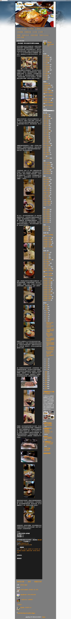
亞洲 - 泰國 (45, 133)
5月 (47, 361)
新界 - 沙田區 (46, 209)
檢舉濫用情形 (46, 453)
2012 (46, 384)
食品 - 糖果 (45, 261)
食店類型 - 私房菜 (47, 241)
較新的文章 (20, 582)
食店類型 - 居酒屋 (47, 237)
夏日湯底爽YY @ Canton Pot (49, 352)
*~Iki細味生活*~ (47, 441)
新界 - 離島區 (46, 213)
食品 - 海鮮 (45, 254)
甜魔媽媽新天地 (47, 428)
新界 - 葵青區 (46, 218)
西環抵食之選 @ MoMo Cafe (49, 323)
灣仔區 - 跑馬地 (46, 203)
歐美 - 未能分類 (46, 145)
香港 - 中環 (45, 181)
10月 (47, 314)
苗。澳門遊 (40, 32)
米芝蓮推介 (45, 83)
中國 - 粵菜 (45, 123)
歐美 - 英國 (45, 151)
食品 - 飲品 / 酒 (46, 267)
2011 (46, 386)
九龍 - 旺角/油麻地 (47, 168)
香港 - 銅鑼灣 (46, 179)
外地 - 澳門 (45, 230)
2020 (46, 306)
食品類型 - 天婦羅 (47, 273)
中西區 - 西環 (46, 192)
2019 (46, 308)
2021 (46, 304)
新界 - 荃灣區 (46, 215)
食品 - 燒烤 (45, 256)
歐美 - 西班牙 (46, 154)
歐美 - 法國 (45, 147)
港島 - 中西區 (46, 183)
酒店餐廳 (18, 35)
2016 (46, 376)
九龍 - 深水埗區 (46, 171)
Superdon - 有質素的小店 (25, 607)
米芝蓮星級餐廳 (20, 32)
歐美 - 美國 (45, 149)
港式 (44, 156)
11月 (47, 312)
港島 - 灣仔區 (33, 550)
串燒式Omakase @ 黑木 (49, 355)
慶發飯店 (19, 604)
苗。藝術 (45, 75)
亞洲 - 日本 (22, 549)
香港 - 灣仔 (45, 178)
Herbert (45, 436)
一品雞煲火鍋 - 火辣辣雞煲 (26, 599)
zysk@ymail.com (24, 543)
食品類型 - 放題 (46, 278)
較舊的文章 (37, 582)
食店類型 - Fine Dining (43, 35)
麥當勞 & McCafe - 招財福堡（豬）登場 (29, 589)
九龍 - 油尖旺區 (46, 166)
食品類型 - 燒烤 (46, 287)
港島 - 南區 (45, 196)
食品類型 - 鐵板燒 (47, 298)
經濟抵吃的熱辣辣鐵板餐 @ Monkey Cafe (50, 344)
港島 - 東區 (45, 185)
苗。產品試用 (46, 73)
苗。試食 (45, 77)
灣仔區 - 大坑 (46, 197)
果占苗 (49, 42)
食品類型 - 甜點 (46, 291)
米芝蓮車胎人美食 (27, 32)
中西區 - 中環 (46, 194)
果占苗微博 (46, 450)
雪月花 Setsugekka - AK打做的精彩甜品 (48, 438)
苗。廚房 (45, 62)
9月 (47, 316)
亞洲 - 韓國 (45, 138)
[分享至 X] (21, 547)
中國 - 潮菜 (45, 122)
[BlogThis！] (21, 547)
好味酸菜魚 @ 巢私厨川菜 (49, 326)
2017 (46, 374)
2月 (47, 367)
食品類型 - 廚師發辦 (34, 35)
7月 (47, 321)
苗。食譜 (45, 79)
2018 (46, 372)
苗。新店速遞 (31, 28)
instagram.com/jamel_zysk (25, 544)
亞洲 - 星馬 (45, 129)
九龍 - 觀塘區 (46, 170)
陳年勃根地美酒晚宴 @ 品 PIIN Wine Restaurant (50, 339)
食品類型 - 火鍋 (46, 284)
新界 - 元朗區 (46, 220)
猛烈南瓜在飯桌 (47, 423)
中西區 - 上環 (46, 187)
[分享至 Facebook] (22, 547)
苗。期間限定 (37, 28)
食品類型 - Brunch (25, 35)
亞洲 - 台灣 (45, 125)
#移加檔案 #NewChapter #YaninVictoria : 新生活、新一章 (48, 431)
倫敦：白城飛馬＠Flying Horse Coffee (48, 424)
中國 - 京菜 (45, 114)
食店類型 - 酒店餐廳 (20, 37)
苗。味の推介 (35, 549)
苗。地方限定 (46, 61)
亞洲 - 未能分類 (46, 131)
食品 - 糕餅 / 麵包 (47, 259)
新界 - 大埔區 (46, 222)
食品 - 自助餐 (46, 263)
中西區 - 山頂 (46, 205)
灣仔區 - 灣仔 (46, 199)
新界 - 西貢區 (46, 211)
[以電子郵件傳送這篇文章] (20, 547)
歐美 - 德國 (45, 142)
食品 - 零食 (45, 265)
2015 (46, 378)
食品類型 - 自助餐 (47, 98)
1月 (47, 369)
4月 (47, 363)
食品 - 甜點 (45, 258)
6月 (47, 359)
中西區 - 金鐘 (46, 188)
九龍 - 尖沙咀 (46, 162)
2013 (46, 382)
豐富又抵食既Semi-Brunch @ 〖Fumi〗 (49, 335)
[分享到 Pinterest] (23, 547)
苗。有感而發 (46, 68)
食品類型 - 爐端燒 (25, 550)
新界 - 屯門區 (46, 216)
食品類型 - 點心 (46, 100)
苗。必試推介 (24, 28)
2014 (46, 380)
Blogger (43, 617)
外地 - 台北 (45, 228)
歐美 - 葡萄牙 (46, 152)
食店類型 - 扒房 (46, 239)
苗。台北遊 (35, 32)
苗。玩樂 (45, 72)
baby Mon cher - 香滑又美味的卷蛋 (28, 594)
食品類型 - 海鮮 (46, 282)
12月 (47, 310)
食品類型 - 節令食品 (47, 293)
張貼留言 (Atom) (23, 585)
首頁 (29, 582)
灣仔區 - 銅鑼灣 (46, 201)
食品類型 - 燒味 (46, 285)
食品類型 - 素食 (46, 294)
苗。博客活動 (46, 57)
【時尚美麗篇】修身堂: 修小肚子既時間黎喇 (48, 444)
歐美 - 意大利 (46, 143)
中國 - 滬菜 (45, 120)
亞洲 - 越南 (45, 136)
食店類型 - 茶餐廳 (47, 243)
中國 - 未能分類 (46, 118)
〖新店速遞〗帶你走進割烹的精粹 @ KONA (50, 330)
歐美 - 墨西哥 (46, 140)
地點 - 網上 (45, 226)
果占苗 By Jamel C (25, 4)
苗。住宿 (18, 28)
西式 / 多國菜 (46, 158)
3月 (47, 365)
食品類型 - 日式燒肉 (47, 280)
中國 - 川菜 (45, 116)
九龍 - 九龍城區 (46, 164)
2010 (46, 388)
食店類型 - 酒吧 (46, 245)
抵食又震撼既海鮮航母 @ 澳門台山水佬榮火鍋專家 (50, 349)
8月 (47, 319)
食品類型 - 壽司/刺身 (48, 92)
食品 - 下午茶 (46, 252)
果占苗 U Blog (47, 448)
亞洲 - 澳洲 (45, 134)
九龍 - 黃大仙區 (46, 173)
